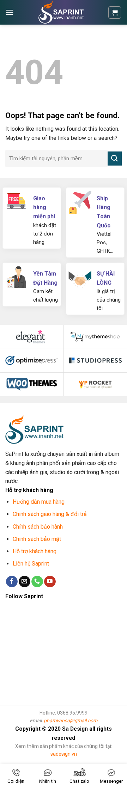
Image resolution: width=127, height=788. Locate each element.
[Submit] (115, 158)
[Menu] (9, 12)
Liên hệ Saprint (31, 563)
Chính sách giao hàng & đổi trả (50, 514)
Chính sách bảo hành (38, 526)
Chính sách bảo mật (37, 539)
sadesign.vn (63, 754)
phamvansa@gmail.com (70, 720)
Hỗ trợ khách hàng (34, 551)
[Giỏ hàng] (114, 12)
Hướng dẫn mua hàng (39, 501)
